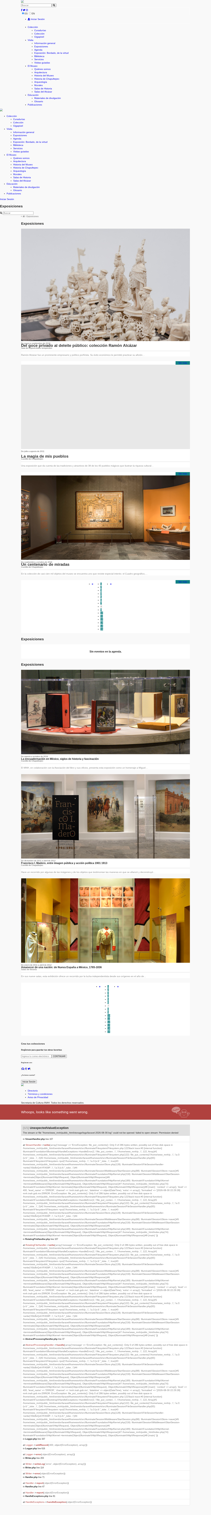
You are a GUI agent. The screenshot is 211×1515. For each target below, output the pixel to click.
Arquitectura (40, 72)
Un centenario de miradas (45, 564)
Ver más (183, 363)
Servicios (39, 59)
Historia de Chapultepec (46, 78)
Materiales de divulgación (47, 98)
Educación (33, 95)
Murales (38, 85)
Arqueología (40, 82)
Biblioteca (39, 56)
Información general (44, 43)
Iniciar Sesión (37, 19)
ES (26, 13)
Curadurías (40, 30)
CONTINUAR (59, 1056)
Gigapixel (39, 36)
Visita (30, 40)
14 (101, 626)
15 (101, 629)
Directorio (33, 1090)
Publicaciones (35, 104)
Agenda (38, 49)
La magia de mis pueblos (44, 456)
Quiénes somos (42, 69)
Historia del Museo (44, 75)
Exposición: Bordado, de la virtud (51, 53)
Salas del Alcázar (43, 91)
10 (101, 613)
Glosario (38, 101)
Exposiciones (41, 46)
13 (101, 622)
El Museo (32, 66)
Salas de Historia (43, 88)
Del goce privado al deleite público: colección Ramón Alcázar (79, 345)
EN (33, 13)
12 (101, 619)
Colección (33, 27)
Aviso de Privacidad (38, 1097)
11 (101, 616)
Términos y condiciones (40, 1094)
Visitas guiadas (42, 62)
